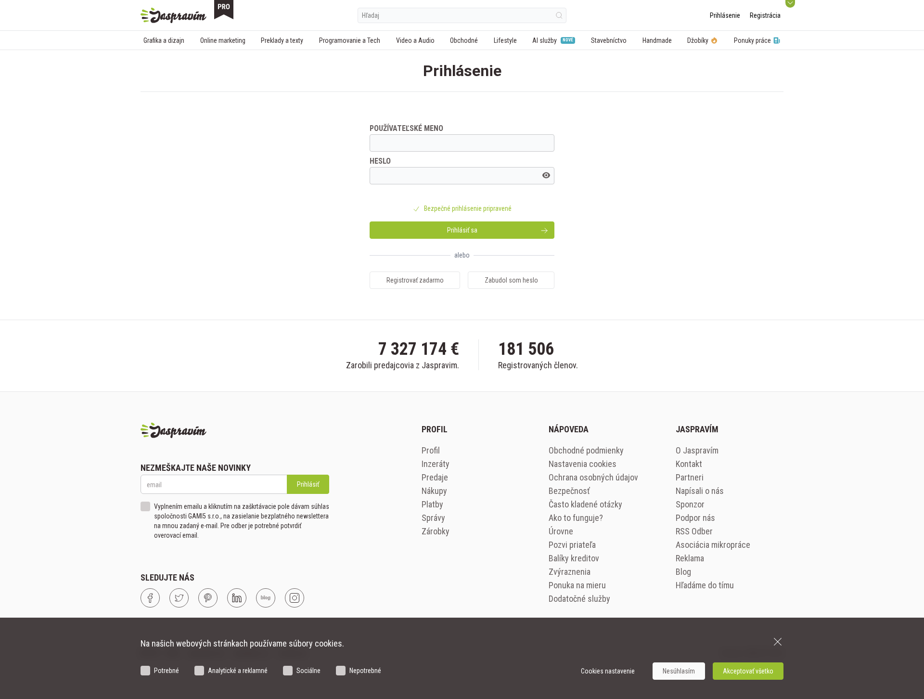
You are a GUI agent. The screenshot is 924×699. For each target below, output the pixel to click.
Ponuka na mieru (577, 585)
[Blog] (265, 598)
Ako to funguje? (576, 518)
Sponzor (690, 504)
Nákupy (434, 491)
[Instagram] (294, 598)
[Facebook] (150, 598)
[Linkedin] (236, 598)
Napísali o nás (700, 491)
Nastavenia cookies (582, 464)
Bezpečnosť (569, 491)
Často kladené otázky (585, 504)
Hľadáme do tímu (705, 585)
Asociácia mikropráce (713, 545)
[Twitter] (179, 598)
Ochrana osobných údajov (593, 477)
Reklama (690, 558)
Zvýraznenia (569, 572)
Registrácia (765, 15)
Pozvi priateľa (572, 545)
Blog (683, 572)
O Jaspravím (697, 450)
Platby (432, 504)
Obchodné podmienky (586, 450)
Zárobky (435, 531)
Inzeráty (435, 464)
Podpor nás (695, 518)
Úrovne (561, 531)
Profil (431, 450)
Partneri (690, 477)
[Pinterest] (208, 598)
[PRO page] (223, 9)
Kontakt (689, 464)
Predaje (435, 477)
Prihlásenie (725, 15)
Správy (433, 518)
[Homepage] (173, 15)
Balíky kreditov (574, 558)
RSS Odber (694, 531)
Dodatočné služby (579, 599)
